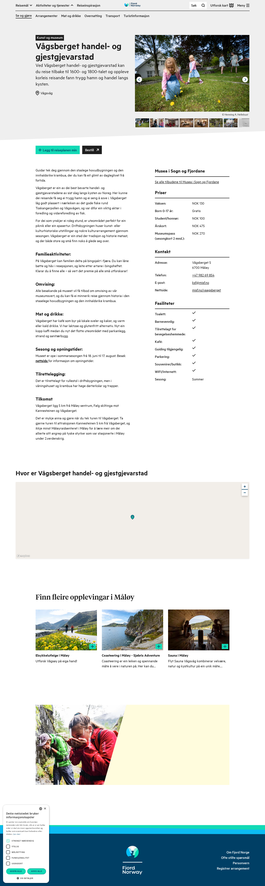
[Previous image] (139, 79)
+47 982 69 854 (203, 275)
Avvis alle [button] (36, 871)
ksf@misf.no (200, 282)
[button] (26, 878)
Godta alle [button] (16, 871)
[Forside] (132, 860)
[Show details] (132, 517)
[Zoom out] (245, 493)
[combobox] (40, 808)
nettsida (42, 361)
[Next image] (245, 79)
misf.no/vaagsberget (206, 290)
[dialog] (26, 844)
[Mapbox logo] (23, 556)
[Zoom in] (245, 486)
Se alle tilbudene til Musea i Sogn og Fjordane (187, 182)
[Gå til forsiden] (132, 4)
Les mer (16, 834)
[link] (238, 852)
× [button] (45, 808)
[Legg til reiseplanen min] (92, 646)
